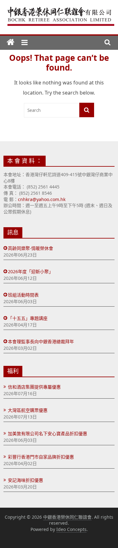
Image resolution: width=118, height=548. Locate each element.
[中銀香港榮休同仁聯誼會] (10, 43)
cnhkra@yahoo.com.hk (41, 199)
